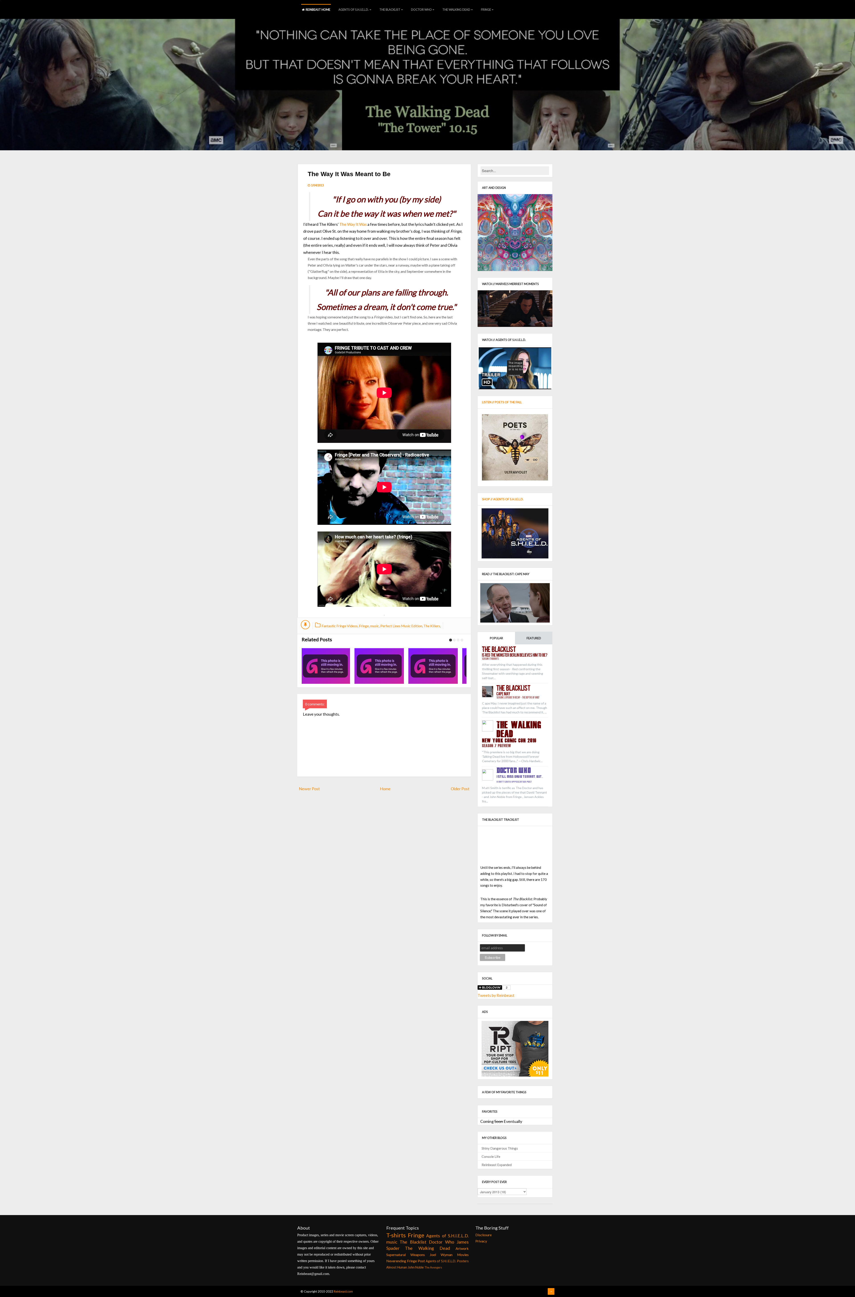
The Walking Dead (456, 9)
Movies (463, 1254)
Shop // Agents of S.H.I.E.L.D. (502, 499)
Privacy (481, 1241)
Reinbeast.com (343, 1291)
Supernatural (396, 1254)
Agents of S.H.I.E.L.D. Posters (447, 1261)
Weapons (417, 1254)
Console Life (491, 1156)
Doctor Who (421, 9)
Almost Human (396, 1267)
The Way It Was (353, 224)
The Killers (431, 626)
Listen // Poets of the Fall (502, 402)
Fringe (486, 9)
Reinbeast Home (318, 9)
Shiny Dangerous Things (500, 1148)
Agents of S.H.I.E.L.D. (353, 9)
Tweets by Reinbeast (496, 995)
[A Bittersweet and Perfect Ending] (431, 666)
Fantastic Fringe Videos (340, 626)
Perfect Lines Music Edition (401, 626)
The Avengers (433, 1267)
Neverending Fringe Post (405, 1261)
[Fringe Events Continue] (377, 666)
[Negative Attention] (323, 666)
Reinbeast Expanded (497, 1165)
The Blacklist (389, 9)
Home (385, 788)
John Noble (416, 1267)
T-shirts (396, 1235)
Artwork (462, 1248)
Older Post (460, 788)
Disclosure (483, 1235)
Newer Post (309, 788)
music (374, 626)
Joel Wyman (441, 1254)
